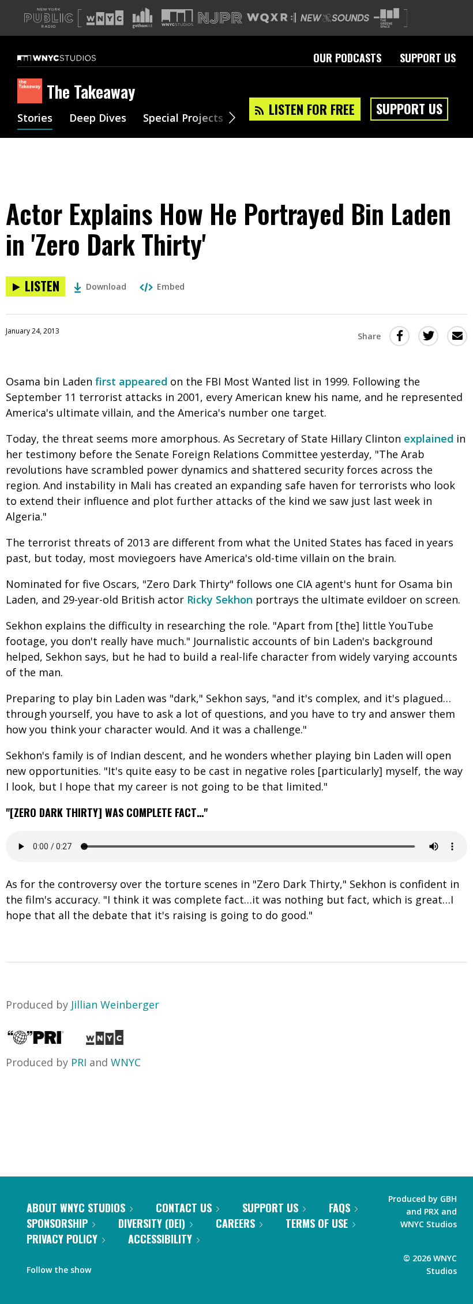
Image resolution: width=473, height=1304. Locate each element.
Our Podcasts (347, 57)
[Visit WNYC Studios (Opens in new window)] (177, 17)
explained (428, 438)
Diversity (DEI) (151, 1223)
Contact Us (184, 1207)
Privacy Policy (62, 1238)
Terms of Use (317, 1223)
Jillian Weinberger (115, 1004)
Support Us (428, 57)
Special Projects (183, 119)
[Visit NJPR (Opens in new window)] (220, 18)
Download (106, 286)
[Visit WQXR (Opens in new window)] (271, 18)
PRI (79, 1062)
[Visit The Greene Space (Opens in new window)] (386, 18)
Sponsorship (57, 1223)
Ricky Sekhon (220, 599)
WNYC (126, 1062)
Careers (235, 1223)
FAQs (339, 1207)
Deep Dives (97, 119)
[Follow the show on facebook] (108, 1267)
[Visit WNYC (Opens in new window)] (105, 17)
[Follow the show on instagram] (152, 1267)
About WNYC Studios (76, 1207)
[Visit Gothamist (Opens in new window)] (142, 18)
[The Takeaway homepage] (32, 91)
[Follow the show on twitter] (130, 1267)
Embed (171, 286)
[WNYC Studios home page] (71, 58)
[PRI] (36, 1041)
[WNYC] (104, 1041)
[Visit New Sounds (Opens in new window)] (335, 18)
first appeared (131, 381)
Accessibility (160, 1238)
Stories (34, 119)
